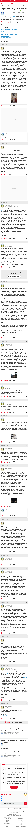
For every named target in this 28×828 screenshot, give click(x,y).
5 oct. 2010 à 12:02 (8, 286)
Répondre (9, 722)
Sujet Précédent (5, 5)
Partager (5, 24)
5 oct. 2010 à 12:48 (8, 345)
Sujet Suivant (23, 5)
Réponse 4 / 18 (4, 242)
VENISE (7, 673)
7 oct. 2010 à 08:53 (8, 147)
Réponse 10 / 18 (4, 445)
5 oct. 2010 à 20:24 (8, 388)
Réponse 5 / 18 (4, 281)
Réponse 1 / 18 (4, 44)
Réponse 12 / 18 (4, 519)
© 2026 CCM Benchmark (14, 812)
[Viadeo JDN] (20, 824)
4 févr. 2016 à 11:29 (15, 13)
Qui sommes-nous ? (5, 808)
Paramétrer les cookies (6, 811)
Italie (20, 3)
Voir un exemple (23, 797)
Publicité (21, 808)
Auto (3, 798)
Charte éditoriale (16, 808)
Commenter (5, 105)
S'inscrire (14, 787)
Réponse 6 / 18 (4, 341)
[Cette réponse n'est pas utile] (14, 106)
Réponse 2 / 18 (4, 143)
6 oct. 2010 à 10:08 (8, 48)
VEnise (9, 16)
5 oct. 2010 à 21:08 (8, 420)
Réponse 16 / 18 (4, 636)
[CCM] (20, 818)
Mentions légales (18, 811)
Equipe (11, 808)
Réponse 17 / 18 (4, 665)
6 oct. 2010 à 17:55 (8, 572)
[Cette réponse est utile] (10, 106)
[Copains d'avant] (7, 824)
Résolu (22, 10)
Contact (24, 808)
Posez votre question (16, 22)
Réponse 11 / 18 (4, 465)
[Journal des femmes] (7, 818)
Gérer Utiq (12, 811)
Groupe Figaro (24, 811)
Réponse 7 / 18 (4, 384)
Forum (4, 3)
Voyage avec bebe (5, 36)
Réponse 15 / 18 (4, 602)
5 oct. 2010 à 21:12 (8, 449)
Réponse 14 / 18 (4, 568)
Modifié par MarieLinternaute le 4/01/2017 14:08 (13, 206)
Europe (16, 3)
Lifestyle (3, 797)
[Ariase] (7, 826)
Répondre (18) (6, 22)
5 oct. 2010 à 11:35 (8, 246)
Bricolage (4, 800)
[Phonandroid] (20, 826)
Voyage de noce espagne (6, 32)
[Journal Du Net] (7, 821)
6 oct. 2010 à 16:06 (8, 559)
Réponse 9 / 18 (4, 415)
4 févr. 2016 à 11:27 (8, 135)
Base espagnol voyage (6, 37)
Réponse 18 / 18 (4, 703)
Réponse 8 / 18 (4, 399)
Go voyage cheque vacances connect (9, 34)
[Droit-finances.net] (20, 821)
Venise (2, 31)
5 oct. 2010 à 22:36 (8, 469)
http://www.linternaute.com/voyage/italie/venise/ (12, 716)
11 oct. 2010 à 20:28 (8, 640)
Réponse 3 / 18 (4, 202)
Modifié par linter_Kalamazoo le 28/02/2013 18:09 (14, 707)
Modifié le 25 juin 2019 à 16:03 (10, 669)
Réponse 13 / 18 (4, 555)
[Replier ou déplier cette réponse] (27, 45)
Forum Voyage (10, 3)
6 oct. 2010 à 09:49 (8, 523)
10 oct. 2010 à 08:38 (8, 606)
